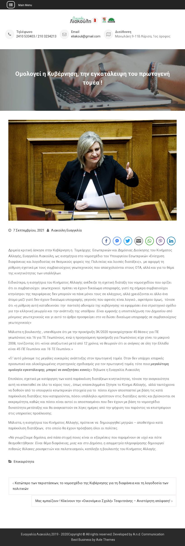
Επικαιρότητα (24, 462)
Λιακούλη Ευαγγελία (66, 230)
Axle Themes (105, 539)
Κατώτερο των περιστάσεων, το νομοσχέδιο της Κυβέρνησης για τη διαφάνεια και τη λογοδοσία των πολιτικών (90, 486)
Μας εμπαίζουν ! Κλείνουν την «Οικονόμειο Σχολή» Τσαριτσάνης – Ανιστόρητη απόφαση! (102, 501)
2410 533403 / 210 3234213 (36, 36)
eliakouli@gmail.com (85, 36)
